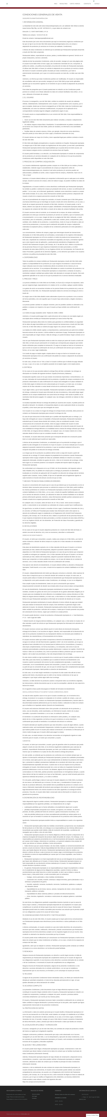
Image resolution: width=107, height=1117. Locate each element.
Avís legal (34, 1096)
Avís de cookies (36, 1094)
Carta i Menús (75, 3)
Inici (55, 3)
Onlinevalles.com (25, 1114)
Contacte (87, 3)
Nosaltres (63, 3)
